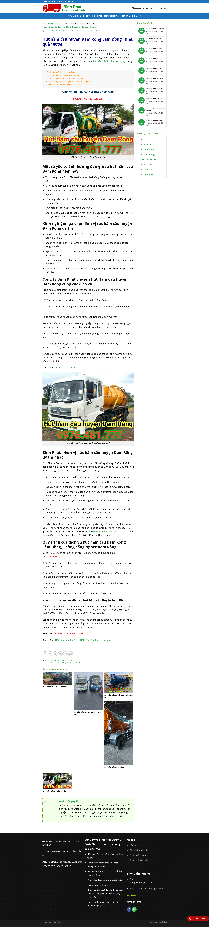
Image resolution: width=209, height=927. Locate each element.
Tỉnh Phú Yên (145, 169)
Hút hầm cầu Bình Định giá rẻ (96, 640)
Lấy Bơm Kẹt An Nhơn (154, 120)
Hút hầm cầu (55, 23)
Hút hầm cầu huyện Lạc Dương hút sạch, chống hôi (64, 78)
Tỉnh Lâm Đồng (88, 31)
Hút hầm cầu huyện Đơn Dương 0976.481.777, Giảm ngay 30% (69, 81)
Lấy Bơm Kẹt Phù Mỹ (154, 68)
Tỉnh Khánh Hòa (146, 174)
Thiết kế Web (46, 922)
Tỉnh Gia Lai (144, 139)
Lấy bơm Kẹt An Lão (153, 39)
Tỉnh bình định (146, 149)
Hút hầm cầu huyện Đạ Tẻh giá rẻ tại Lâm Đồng (63, 75)
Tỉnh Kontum (145, 144)
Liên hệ (136, 16)
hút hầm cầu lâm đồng (74, 663)
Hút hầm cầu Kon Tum (67, 640)
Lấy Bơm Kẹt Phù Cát (154, 58)
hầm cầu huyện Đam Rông (56, 663)
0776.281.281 (97, 98)
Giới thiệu (89, 16)
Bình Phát (66, 31)
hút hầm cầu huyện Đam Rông (109, 61)
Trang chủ (74, 16)
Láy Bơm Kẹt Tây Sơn (154, 98)
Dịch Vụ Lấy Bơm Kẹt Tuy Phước (155, 109)
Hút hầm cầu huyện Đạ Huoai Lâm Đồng (60, 72)
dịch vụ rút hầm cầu (102, 531)
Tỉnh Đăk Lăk (145, 164)
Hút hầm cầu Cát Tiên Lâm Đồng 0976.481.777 (63, 85)
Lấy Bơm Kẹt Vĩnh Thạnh (155, 78)
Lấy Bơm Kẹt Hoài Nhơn (155, 29)
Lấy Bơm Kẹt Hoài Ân (154, 48)
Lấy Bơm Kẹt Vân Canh (154, 88)
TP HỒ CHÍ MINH (147, 159)
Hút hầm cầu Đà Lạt (65, 367)
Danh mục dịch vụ (107, 16)
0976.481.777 (80, 98)
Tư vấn (126, 16)
